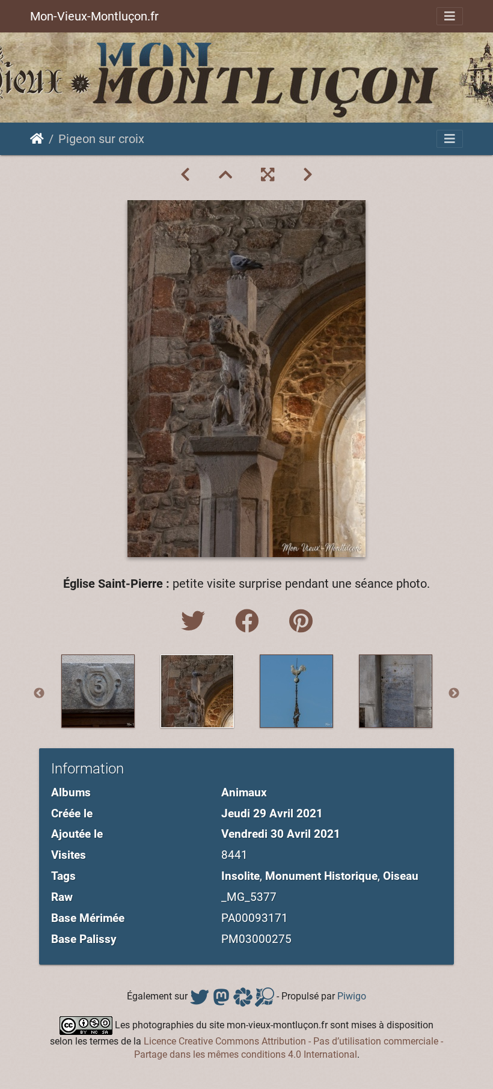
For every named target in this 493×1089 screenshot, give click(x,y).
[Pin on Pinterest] (301, 622)
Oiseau (400, 876)
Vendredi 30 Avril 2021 (280, 834)
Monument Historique (321, 876)
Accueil (37, 138)
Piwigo (351, 996)
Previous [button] (39, 694)
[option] (97, 691)
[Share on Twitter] (196, 622)
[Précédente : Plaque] (185, 175)
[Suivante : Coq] (308, 175)
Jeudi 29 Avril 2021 (272, 813)
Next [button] (454, 694)
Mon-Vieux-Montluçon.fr (94, 16)
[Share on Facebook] (250, 622)
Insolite (240, 876)
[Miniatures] (225, 175)
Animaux (244, 792)
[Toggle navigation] (449, 16)
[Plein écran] (267, 175)
